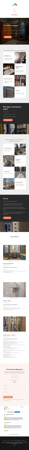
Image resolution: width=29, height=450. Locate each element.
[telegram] (13, 14)
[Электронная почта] (17, 14)
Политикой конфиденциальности (6, 400)
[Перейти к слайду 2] (14, 43)
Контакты (12, 440)
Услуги (14, 10)
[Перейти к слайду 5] (14, 298)
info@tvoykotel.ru (14, 377)
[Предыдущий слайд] (1, 31)
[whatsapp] (12, 14)
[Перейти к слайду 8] (16, 298)
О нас (6, 440)
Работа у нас (24, 440)
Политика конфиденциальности (18, 440)
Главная (4, 440)
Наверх (14, 445)
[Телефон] (15, 14)
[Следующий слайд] (27, 31)
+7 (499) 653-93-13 (14, 376)
